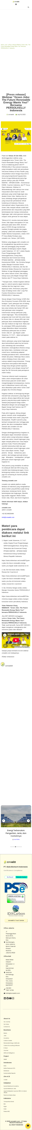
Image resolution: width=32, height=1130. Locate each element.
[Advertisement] (16, 26)
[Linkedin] (5, 998)
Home (2, 44)
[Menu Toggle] (16, 4)
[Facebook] (7, 998)
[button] (10, 846)
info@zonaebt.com (8, 517)
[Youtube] (10, 998)
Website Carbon (21, 877)
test (6, 44)
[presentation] (3, 820)
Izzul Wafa (17, 839)
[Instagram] (13, 998)
